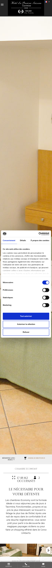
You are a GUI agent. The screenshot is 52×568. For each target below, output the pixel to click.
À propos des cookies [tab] (40, 240)
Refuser (26, 332)
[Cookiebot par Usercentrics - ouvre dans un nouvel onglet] (38, 233)
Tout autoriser (26, 316)
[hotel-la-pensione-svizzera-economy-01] (26, 550)
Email (43, 566)
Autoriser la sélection (26, 324)
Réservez (9, 566)
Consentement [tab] (9, 240)
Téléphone (26, 566)
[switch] (45, 290)
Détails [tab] (23, 240)
